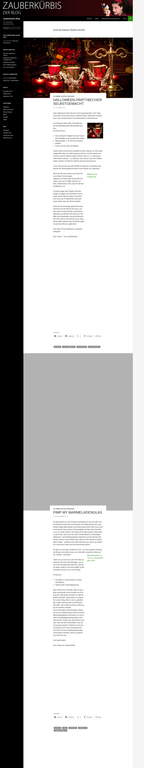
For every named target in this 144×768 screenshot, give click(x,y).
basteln (57, 346)
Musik (5, 114)
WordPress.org (7, 138)
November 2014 (7, 91)
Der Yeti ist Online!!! (8, 67)
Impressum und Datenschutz (111, 18)
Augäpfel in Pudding (9, 62)
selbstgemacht (94, 346)
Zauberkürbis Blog (11, 19)
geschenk (73, 728)
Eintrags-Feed (7, 133)
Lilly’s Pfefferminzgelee (9, 65)
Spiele (97, 18)
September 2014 (8, 96)
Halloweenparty (69, 346)
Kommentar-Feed (8, 135)
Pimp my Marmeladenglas (77, 512)
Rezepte (89, 18)
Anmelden (6, 130)
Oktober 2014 (7, 94)
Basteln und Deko (67, 96)
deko (65, 728)
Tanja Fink (6, 80)
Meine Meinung (7, 112)
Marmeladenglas (61, 730)
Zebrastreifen (12, 78)
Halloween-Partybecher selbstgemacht (77, 102)
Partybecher (82, 346)
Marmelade (83, 728)
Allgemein (57, 96)
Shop (124, 18)
